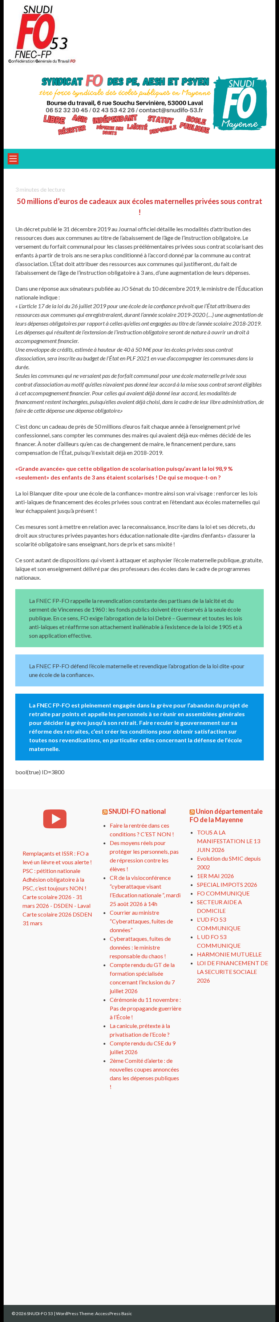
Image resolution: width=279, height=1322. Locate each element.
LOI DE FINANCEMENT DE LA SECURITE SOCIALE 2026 (232, 971)
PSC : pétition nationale (51, 870)
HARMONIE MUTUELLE (229, 954)
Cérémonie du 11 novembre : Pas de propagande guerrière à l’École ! (145, 1008)
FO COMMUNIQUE (223, 893)
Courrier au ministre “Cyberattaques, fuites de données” (141, 921)
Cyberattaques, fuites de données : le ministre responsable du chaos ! (140, 947)
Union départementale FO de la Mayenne (226, 815)
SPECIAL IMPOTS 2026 (227, 884)
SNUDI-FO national (137, 811)
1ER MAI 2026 (215, 875)
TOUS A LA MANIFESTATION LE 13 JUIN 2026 (228, 841)
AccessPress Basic (113, 1313)
